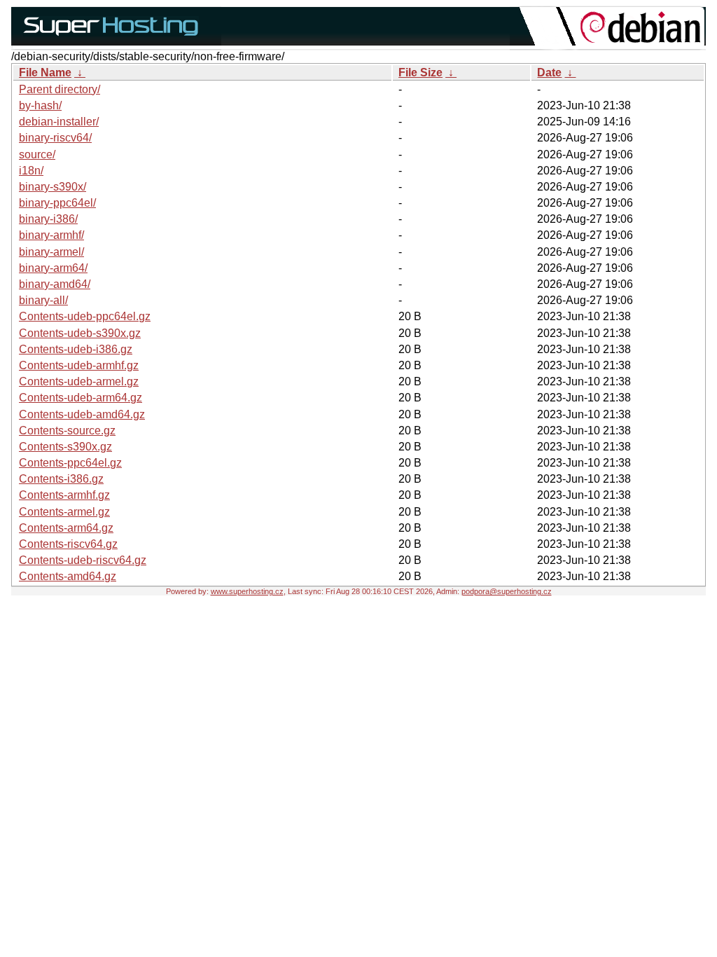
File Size (420, 72)
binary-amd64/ (54, 284)
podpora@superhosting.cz (506, 591)
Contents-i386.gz (61, 479)
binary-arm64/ (53, 268)
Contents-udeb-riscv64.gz (82, 560)
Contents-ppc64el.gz (70, 463)
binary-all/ (43, 300)
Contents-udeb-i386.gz (75, 349)
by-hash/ (40, 105)
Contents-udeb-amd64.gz (82, 414)
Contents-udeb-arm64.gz (80, 398)
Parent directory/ (59, 89)
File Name (45, 72)
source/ (37, 154)
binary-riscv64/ (55, 138)
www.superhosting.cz (247, 591)
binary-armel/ (51, 252)
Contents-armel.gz (64, 512)
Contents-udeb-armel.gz (79, 381)
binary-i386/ (48, 219)
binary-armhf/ (51, 235)
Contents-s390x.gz (65, 447)
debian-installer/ (59, 122)
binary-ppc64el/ (57, 203)
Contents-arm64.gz (66, 528)
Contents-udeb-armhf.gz (79, 365)
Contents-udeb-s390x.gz (80, 333)
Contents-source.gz (67, 430)
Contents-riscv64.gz (68, 544)
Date (549, 72)
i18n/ (31, 171)
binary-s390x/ (52, 187)
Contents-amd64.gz (67, 576)
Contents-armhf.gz (64, 495)
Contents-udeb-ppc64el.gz (85, 316)
